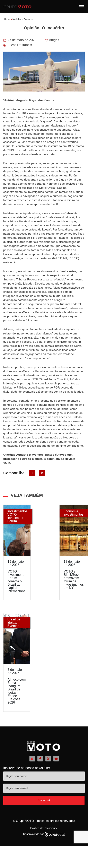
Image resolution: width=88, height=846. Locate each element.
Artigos (54, 40)
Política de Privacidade (44, 828)
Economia (70, 511)
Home (7, 19)
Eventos (13, 626)
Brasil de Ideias (13, 621)
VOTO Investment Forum (15, 518)
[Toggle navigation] (82, 7)
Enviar (42, 800)
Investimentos (17, 511)
